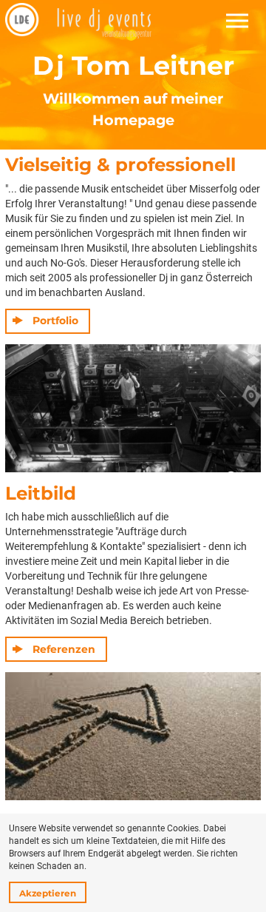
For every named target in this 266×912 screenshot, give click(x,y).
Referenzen (64, 649)
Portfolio (55, 320)
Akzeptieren (47, 893)
